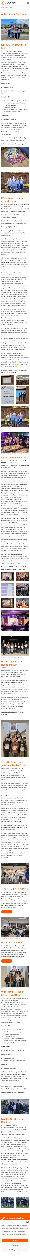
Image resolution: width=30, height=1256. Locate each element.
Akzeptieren (15, 1240)
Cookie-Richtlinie (9, 1253)
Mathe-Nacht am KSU (12, 942)
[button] (27, 1222)
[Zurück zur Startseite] (8, 3)
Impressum (22, 1253)
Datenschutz (16, 1253)
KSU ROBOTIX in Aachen (14, 457)
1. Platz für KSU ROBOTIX (14, 889)
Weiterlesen (7, 911)
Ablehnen (15, 1245)
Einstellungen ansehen (15, 1250)
